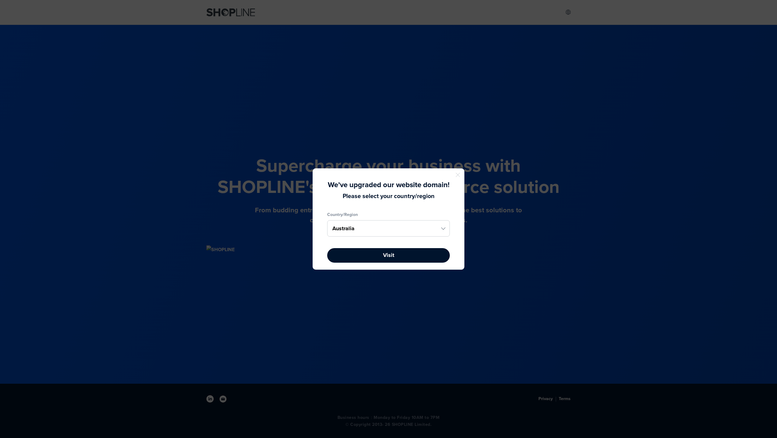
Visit (388, 255)
